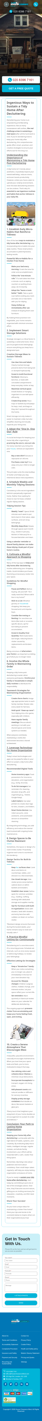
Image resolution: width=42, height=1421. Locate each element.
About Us (5, 1336)
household (24, 603)
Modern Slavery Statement (30, 1353)
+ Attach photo (21, 1295)
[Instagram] (16, 1384)
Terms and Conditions (9, 1340)
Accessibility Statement (10, 1344)
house (13, 449)
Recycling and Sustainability (7, 1363)
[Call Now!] (21, 11)
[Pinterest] (27, 1384)
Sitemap (24, 1362)
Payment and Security (9, 1357)
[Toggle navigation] (6, 4)
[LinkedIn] (22, 1384)
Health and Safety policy (29, 1349)
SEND (21, 1303)
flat (17, 867)
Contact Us (25, 1336)
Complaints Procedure (9, 1349)
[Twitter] (11, 1384)
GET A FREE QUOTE (21, 88)
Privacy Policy (26, 1340)
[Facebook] (5, 1384)
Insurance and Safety (9, 1353)
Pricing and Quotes (27, 1357)
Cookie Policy (26, 1344)
